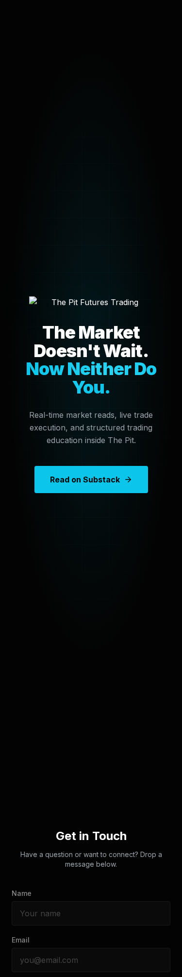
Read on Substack (85, 479)
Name (22, 893)
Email (21, 940)
